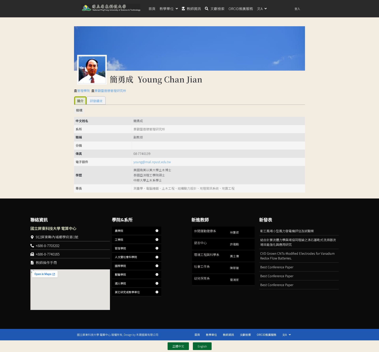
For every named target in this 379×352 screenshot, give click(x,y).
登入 (297, 9)
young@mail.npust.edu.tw (152, 161)
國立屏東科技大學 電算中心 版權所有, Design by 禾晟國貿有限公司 (117, 335)
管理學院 (83, 90)
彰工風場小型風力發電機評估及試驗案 (287, 230)
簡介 (80, 100)
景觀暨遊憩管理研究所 (110, 90)
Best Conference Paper (276, 267)
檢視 (79, 110)
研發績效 (96, 100)
